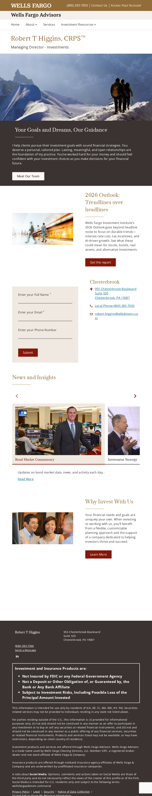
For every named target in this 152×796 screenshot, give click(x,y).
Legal (36, 791)
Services (49, 24)
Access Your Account (126, 5)
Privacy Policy (20, 791)
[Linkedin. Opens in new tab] (17, 656)
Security (49, 791)
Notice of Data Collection (74, 791)
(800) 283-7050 (77, 5)
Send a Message (25, 650)
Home (15, 24)
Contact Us (99, 5)
